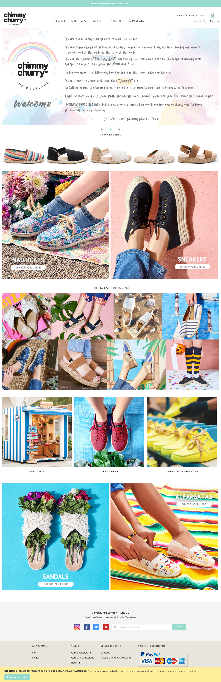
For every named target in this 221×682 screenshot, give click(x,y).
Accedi (180, 15)
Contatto (105, 652)
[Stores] (37, 466)
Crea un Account (195, 15)
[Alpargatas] (164, 589)
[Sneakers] (55, 278)
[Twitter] (96, 629)
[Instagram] (77, 629)
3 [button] (119, 129)
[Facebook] (87, 629)
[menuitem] (60, 21)
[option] (110, 77)
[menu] (99, 21)
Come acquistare (81, 652)
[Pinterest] (106, 629)
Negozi (36, 657)
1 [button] (101, 129)
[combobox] (199, 21)
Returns (75, 662)
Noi (34, 652)
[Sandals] (55, 589)
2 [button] (110, 129)
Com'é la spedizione (82, 657)
